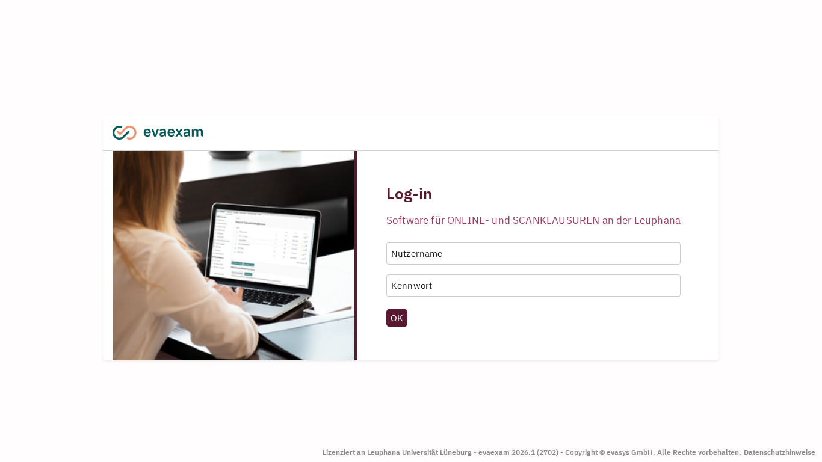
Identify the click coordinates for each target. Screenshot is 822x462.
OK (397, 318)
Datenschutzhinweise (779, 452)
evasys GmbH (630, 452)
